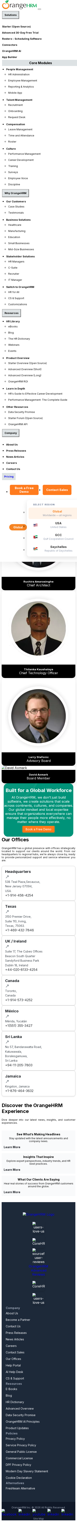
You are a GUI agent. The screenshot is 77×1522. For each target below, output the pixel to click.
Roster (12, 141)
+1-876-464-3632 (19, 1091)
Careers (11, 462)
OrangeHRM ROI (18, 381)
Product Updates (17, 1428)
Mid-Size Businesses (21, 249)
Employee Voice (18, 178)
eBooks (13, 326)
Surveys (13, 172)
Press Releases (16, 450)
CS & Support (16, 298)
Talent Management (19, 99)
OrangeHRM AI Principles (23, 1421)
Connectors (9, 44)
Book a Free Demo (24, 490)
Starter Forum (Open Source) (25, 418)
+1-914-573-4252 (18, 1000)
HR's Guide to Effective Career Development (35, 393)
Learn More (12, 1147)
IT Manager (15, 279)
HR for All (13, 292)
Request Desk (16, 117)
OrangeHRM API (18, 424)
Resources (11, 313)
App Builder (9, 57)
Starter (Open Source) (16, 26)
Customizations (17, 304)
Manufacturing (16, 231)
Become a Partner (18, 1319)
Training (13, 166)
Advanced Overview (20, 1408)
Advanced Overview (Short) (24, 369)
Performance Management (24, 153)
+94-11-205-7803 (18, 1065)
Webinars (14, 344)
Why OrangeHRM (15, 193)
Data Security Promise (21, 412)
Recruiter (13, 273)
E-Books (11, 1389)
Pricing (9, 476)
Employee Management (22, 80)
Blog (11, 332)
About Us (12, 444)
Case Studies (16, 206)
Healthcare (14, 224)
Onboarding (15, 111)
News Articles (15, 456)
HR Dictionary (15, 1402)
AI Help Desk (14, 1372)
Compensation (15, 124)
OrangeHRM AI (11, 51)
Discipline (14, 184)
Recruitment (15, 104)
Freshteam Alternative (20, 1488)
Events (12, 350)
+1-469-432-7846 (19, 930)
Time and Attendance (21, 135)
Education (14, 237)
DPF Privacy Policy (18, 1464)
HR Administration (19, 74)
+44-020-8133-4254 (21, 970)
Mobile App (15, 92)
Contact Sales (57, 490)
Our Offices (13, 1359)
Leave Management (20, 129)
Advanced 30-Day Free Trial (20, 32)
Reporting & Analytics (21, 86)
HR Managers (16, 261)
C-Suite (12, 267)
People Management (19, 69)
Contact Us (13, 469)
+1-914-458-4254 (19, 895)
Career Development (21, 159)
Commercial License (19, 1458)
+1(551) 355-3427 (18, 1026)
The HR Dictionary (19, 338)
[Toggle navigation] (39, 9)
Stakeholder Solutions (20, 256)
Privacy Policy (15, 1438)
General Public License (21, 1451)
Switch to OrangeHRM (20, 287)
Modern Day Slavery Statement (27, 1471)
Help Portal (13, 1365)
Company (11, 433)
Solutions (11, 14)
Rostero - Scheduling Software (22, 38)
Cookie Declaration (19, 1477)
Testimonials (16, 212)
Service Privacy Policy (21, 1445)
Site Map (38, 1518)
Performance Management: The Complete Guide (37, 399)
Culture (11, 148)
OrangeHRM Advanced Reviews (38, 1270)
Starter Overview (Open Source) (27, 363)
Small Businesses (19, 243)
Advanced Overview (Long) (24, 375)
